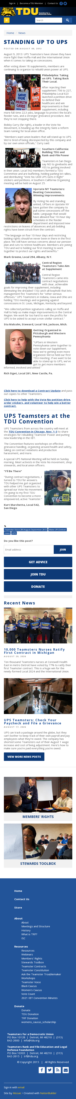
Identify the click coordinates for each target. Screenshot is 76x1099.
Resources (21, 946)
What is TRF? (29, 934)
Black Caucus (29, 986)
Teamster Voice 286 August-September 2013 (26, 529)
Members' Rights (31, 958)
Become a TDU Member (31, 3)
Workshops (28, 978)
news (7, 533)
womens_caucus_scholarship (38, 1022)
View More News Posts (24, 756)
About (18, 918)
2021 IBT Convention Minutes (39, 998)
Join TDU (38, 574)
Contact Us (53, 3)
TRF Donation (29, 1018)
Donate (38, 586)
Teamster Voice (31, 982)
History (26, 930)
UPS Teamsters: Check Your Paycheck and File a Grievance (33, 721)
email (21, 1087)
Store (18, 907)
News (21, 33)
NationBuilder (48, 1093)
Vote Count (28, 994)
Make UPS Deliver (57, 529)
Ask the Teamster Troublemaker (41, 974)
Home (10, 33)
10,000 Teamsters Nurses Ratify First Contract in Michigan (34, 651)
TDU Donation (30, 1014)
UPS (14, 533)
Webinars (27, 954)
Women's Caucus (31, 990)
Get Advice (38, 562)
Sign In (12, 3)
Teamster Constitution (35, 970)
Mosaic (17, 1093)
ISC (23, 938)
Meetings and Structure (35, 926)
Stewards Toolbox (32, 962)
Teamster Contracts (33, 966)
